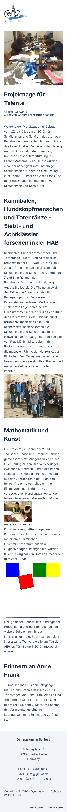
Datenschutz (36, 807)
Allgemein (10, 115)
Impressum (56, 807)
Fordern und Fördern (41, 115)
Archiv (22, 115)
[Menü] (61, 11)
